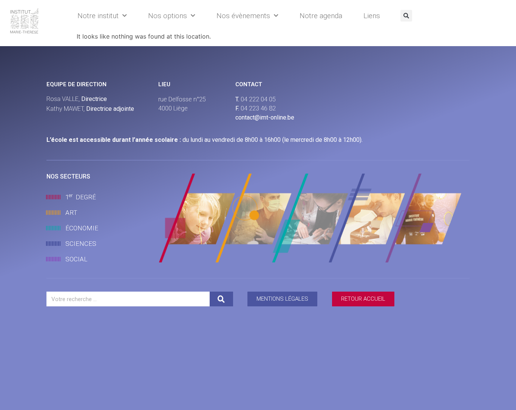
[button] (406, 16)
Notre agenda (321, 15)
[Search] (221, 299)
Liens (371, 15)
